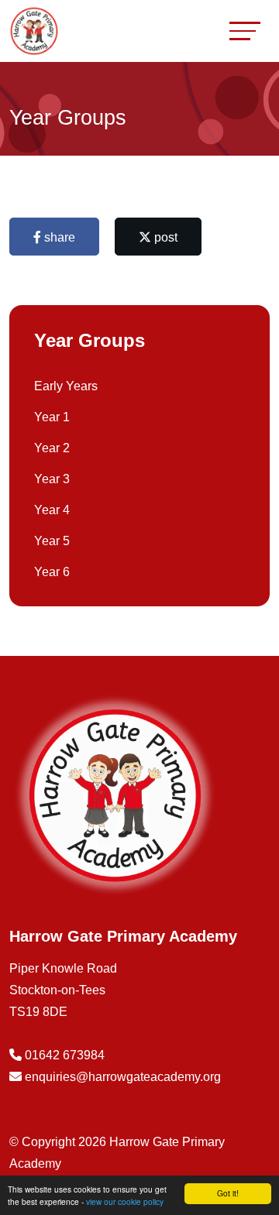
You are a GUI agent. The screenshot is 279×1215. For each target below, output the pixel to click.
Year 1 (52, 417)
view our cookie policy (125, 1201)
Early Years (66, 386)
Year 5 (52, 540)
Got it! (228, 1193)
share (58, 237)
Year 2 (52, 448)
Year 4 (52, 510)
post (164, 237)
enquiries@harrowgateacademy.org (123, 1076)
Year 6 (52, 571)
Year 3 (52, 479)
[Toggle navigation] (245, 31)
